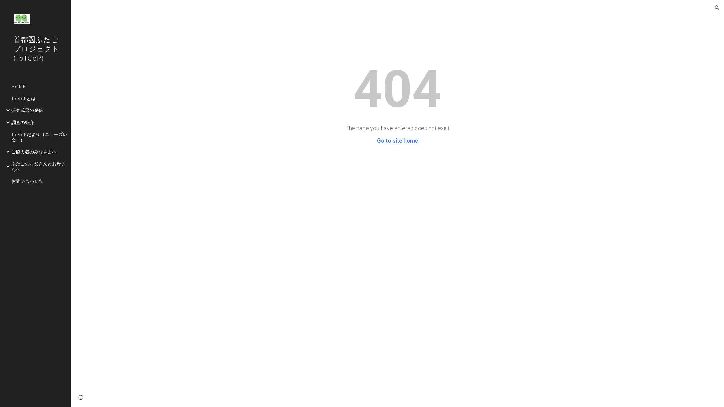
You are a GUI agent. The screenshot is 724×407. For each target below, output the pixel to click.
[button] (717, 8)
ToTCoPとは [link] (23, 98)
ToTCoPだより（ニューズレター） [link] (39, 136)
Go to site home (397, 140)
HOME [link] (18, 86)
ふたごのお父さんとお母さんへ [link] (38, 166)
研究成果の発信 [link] (27, 110)
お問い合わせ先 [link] (27, 181)
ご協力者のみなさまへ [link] (34, 151)
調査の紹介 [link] (22, 122)
